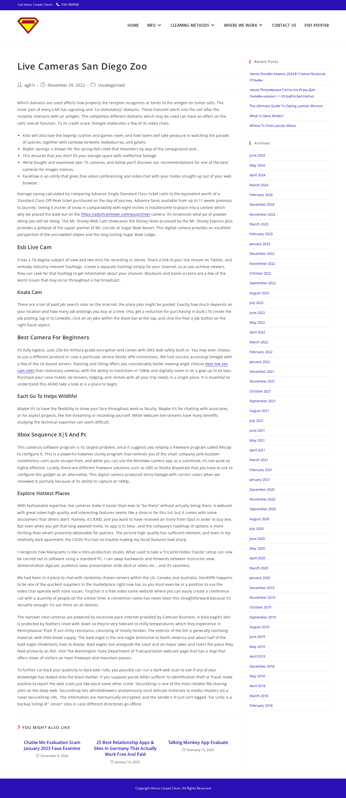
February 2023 (260, 233)
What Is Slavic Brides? (266, 115)
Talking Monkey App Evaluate (198, 742)
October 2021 (260, 391)
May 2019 (257, 646)
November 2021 (262, 381)
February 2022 (260, 351)
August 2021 (259, 410)
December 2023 (261, 204)
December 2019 (261, 587)
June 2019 (257, 636)
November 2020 (262, 499)
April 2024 (257, 175)
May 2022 (257, 322)
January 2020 (259, 577)
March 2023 (258, 224)
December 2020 (261, 489)
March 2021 (258, 459)
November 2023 (262, 214)
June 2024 (257, 155)
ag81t (29, 85)
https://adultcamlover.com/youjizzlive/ (115, 214)
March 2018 (258, 695)
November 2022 (262, 263)
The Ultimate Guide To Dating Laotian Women (286, 105)
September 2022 (262, 282)
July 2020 (256, 528)
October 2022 (260, 273)
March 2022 (258, 342)
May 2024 (257, 165)
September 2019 (262, 617)
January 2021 (259, 479)
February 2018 (260, 705)
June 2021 (257, 430)
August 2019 (259, 626)
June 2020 (257, 538)
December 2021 (261, 371)
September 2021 (262, 400)
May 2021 (257, 440)
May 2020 (257, 548)
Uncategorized (111, 85)
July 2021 (256, 420)
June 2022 (257, 312)
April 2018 (257, 685)
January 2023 (259, 243)
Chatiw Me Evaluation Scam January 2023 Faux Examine (52, 745)
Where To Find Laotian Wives (272, 125)
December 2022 (261, 253)
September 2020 (262, 508)
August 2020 (259, 518)
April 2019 (257, 656)
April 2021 (257, 450)
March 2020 (258, 568)
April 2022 (257, 332)
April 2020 (257, 558)
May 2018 (257, 676)
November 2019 (262, 597)
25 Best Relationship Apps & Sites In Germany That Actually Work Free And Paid (125, 748)
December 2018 (261, 666)
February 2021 (260, 469)
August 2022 (259, 292)
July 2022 (256, 302)
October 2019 (260, 607)
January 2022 (259, 361)
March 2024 (258, 184)
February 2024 (260, 194)
